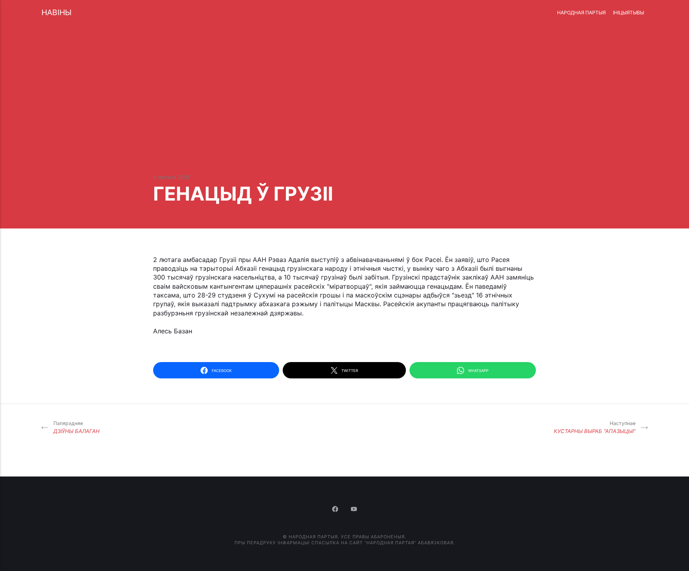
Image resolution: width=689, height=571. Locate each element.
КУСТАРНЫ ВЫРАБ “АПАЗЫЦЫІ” (595, 427)
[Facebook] (336, 510)
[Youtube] (354, 510)
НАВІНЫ (56, 12)
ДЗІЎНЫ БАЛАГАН (76, 427)
